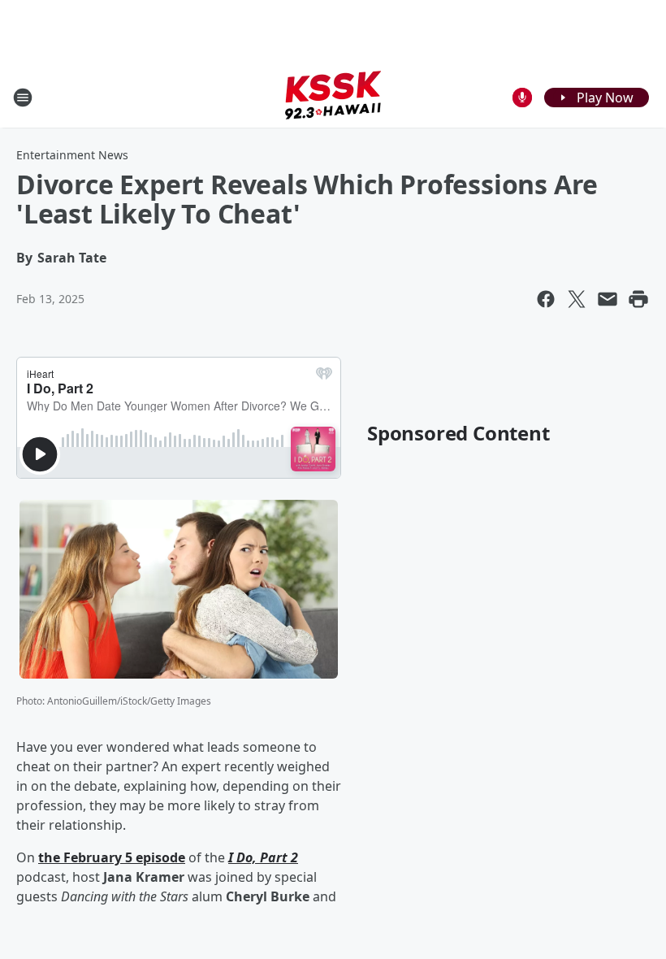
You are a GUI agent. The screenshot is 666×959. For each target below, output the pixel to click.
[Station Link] (333, 97)
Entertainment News (72, 155)
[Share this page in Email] (607, 299)
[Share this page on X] (576, 299)
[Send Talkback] (522, 97)
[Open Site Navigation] (22, 97)
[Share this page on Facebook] (545, 299)
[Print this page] (638, 299)
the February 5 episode (111, 857)
